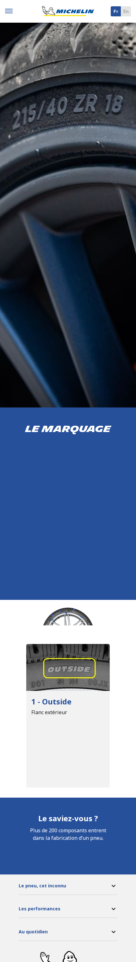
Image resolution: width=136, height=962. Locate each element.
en (126, 11)
